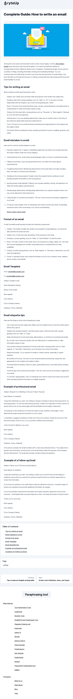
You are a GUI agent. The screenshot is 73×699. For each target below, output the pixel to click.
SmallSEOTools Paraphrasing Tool (26, 620)
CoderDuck (18, 612)
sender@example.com (16, 272)
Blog (16, 689)
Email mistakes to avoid (13, 535)
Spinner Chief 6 (19, 641)
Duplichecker (18, 657)
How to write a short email (16, 212)
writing (5, 565)
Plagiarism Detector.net (22, 624)
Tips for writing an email (14, 531)
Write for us (18, 681)
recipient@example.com (15, 276)
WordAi (17, 637)
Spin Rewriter (19, 653)
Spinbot (17, 662)
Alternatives (18, 685)
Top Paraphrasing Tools (22, 607)
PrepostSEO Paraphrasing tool (24, 666)
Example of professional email (16, 548)
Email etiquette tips (12, 545)
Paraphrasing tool (36, 594)
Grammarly (18, 628)
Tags (16, 693)
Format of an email (12, 538)
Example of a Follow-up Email (16, 552)
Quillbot (17, 670)
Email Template (10, 541)
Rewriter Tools (19, 616)
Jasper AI (17, 632)
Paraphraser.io (19, 649)
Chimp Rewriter (19, 645)
